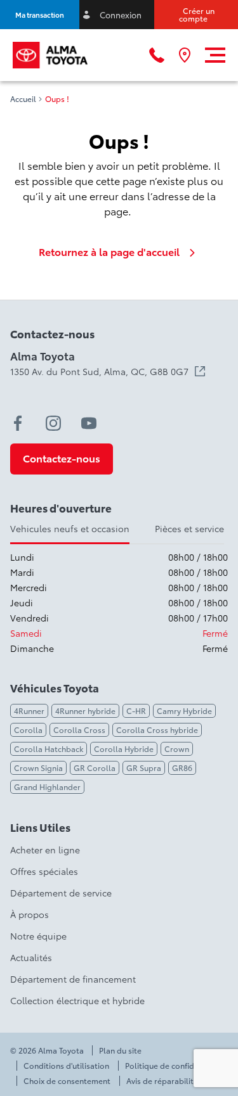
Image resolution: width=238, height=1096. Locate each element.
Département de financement (73, 978)
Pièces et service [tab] (189, 528)
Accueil (23, 99)
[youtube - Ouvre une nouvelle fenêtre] (88, 423)
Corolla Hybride (124, 748)
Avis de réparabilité (162, 1081)
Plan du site (120, 1050)
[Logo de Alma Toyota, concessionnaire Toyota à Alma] (50, 55)
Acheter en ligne (45, 849)
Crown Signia (38, 767)
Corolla (28, 729)
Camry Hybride (184, 710)
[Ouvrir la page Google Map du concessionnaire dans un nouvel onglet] (184, 55)
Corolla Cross (79, 729)
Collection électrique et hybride (77, 1000)
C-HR (136, 710)
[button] (39, 14)
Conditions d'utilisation (66, 1066)
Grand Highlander (47, 786)
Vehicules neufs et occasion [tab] (69, 528)
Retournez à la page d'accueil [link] (109, 251)
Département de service (61, 892)
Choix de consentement (66, 1081)
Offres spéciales (44, 871)
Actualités (31, 957)
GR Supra (143, 767)
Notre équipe (38, 935)
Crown (176, 748)
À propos (29, 914)
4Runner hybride (85, 710)
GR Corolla (95, 767)
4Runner (29, 710)
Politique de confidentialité (175, 1066)
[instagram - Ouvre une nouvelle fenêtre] (53, 423)
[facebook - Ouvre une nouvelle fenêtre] (17, 423)
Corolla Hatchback (48, 748)
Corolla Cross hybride (157, 729)
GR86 (182, 767)
